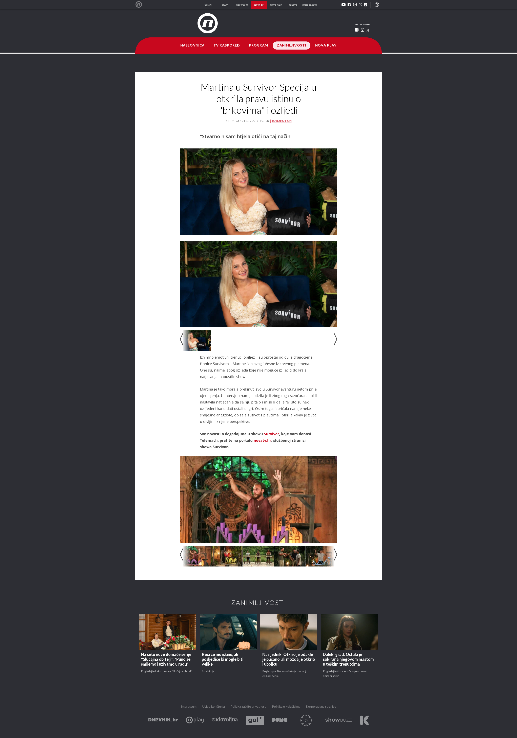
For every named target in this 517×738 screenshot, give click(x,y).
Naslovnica (192, 45)
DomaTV (279, 720)
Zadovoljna (225, 720)
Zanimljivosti (291, 45)
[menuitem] (376, 4)
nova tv (259, 5)
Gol (255, 720)
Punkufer (306, 720)
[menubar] (376, 5)
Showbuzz (338, 720)
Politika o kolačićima (286, 707)
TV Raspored (226, 45)
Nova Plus (195, 720)
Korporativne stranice (321, 707)
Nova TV (140, 4)
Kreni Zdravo (364, 720)
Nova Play (326, 45)
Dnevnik (163, 720)
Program (258, 45)
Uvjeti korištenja (213, 707)
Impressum (189, 707)
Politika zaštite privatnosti (248, 707)
